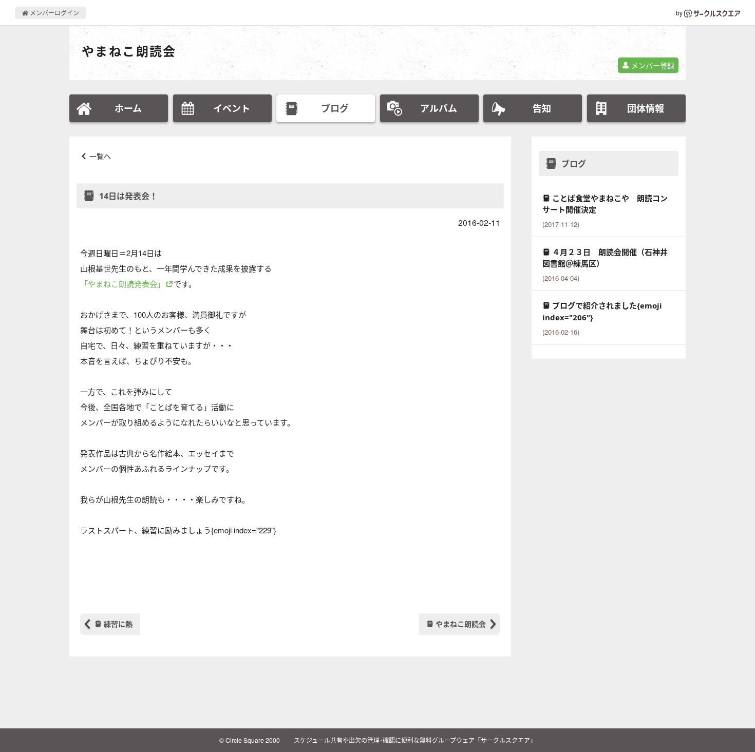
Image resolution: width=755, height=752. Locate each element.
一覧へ (100, 156)
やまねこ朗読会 (129, 51)
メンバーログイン (53, 12)
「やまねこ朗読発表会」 (122, 283)
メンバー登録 (651, 65)
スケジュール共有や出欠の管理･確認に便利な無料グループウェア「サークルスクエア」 (415, 740)
